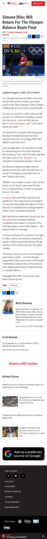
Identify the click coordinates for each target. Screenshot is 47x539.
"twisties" (28, 158)
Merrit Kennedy (16, 32)
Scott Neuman (9, 337)
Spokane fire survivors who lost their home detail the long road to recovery (31, 400)
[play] (3, 536)
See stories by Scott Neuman (15, 349)
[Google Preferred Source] (23, 453)
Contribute (9, 497)
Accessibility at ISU (12, 507)
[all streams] (44, 536)
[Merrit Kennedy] (7, 306)
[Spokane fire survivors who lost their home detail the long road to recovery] (10, 401)
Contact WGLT (10, 486)
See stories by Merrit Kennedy (29, 326)
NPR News (14, 285)
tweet (9, 197)
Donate (39, 4)
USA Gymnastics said (20, 123)
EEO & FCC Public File (13, 492)
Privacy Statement (12, 502)
